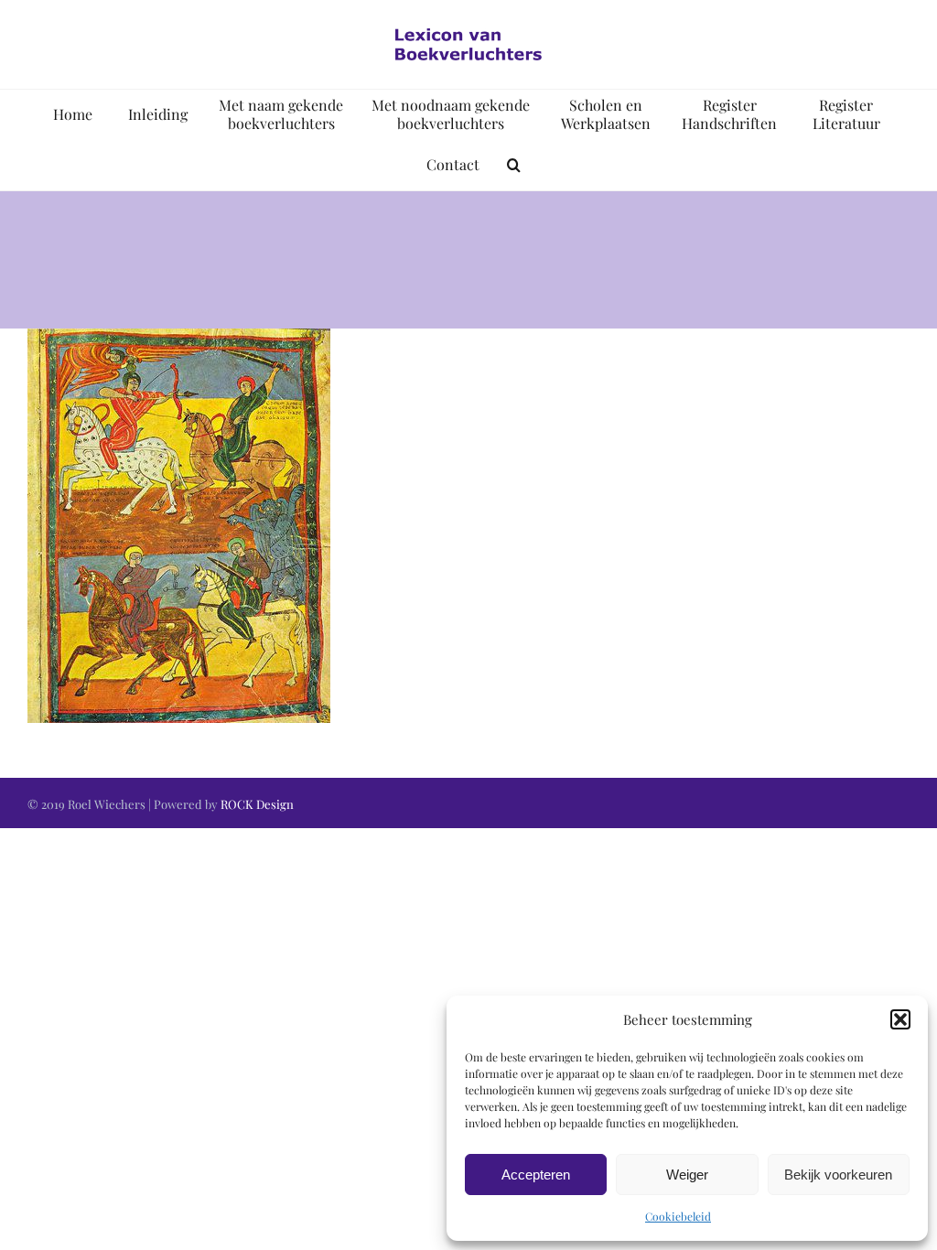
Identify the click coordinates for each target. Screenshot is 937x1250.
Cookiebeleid (678, 1216)
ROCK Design (257, 804)
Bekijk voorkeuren (838, 1174)
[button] (900, 1019)
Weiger (687, 1174)
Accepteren (535, 1174)
